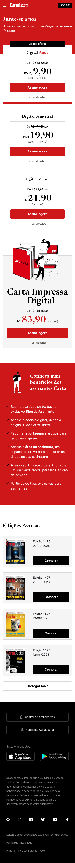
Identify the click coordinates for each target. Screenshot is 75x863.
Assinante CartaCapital (40, 729)
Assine (65, 5)
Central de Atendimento (40, 717)
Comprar (51, 561)
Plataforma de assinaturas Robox (25, 850)
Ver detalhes (39, 161)
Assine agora (37, 151)
